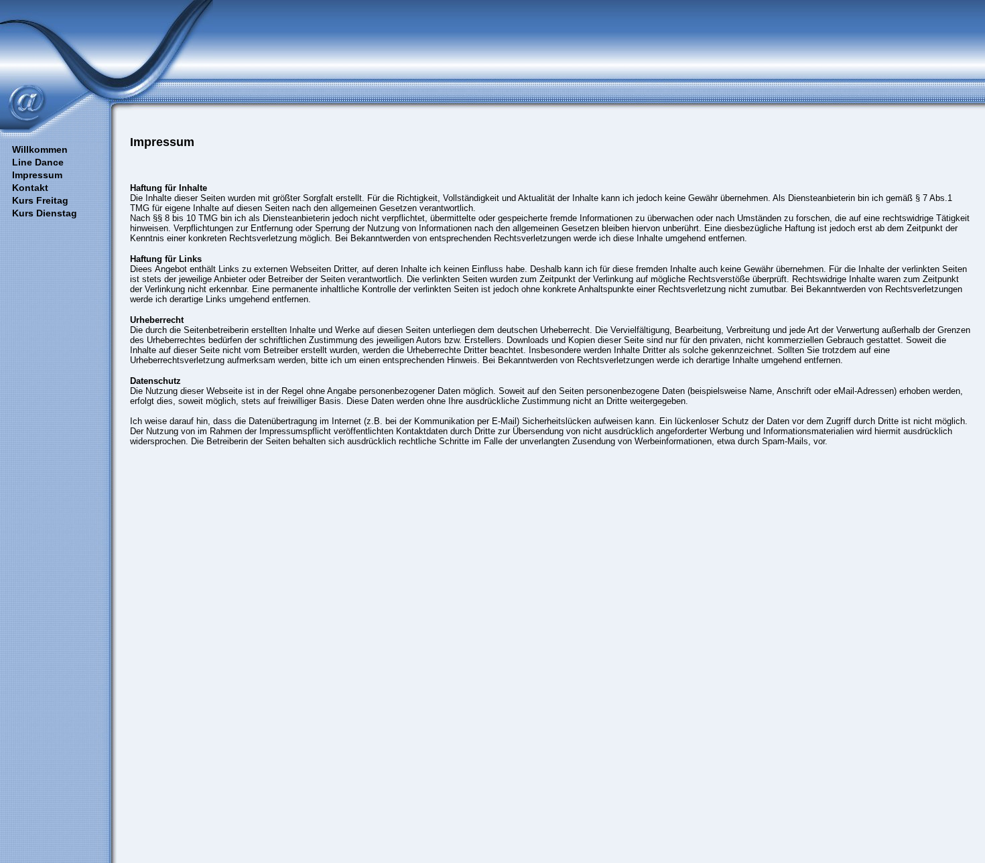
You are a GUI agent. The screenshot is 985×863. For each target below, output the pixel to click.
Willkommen (40, 149)
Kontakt (30, 187)
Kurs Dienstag (44, 213)
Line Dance (38, 162)
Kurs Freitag (40, 200)
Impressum (37, 175)
